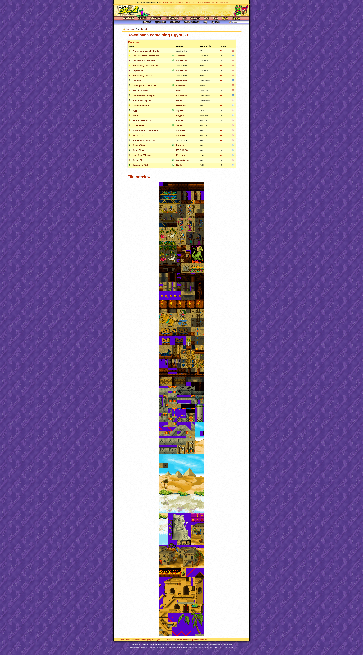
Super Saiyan (182, 160)
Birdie (179, 100)
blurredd (180, 145)
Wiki (206, 18)
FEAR (135, 115)
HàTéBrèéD (181, 105)
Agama (179, 110)
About (128, 640)
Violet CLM (181, 61)
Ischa (179, 90)
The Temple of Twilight (144, 95)
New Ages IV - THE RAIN (144, 85)
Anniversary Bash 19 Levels (146, 66)
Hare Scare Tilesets (142, 155)
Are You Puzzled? (141, 90)
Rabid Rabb (182, 80)
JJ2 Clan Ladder (197, 2)
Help (215, 18)
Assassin (180, 56)
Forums (142, 18)
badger (179, 120)
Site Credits (156, 644)
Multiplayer (172, 18)
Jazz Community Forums (166, 2)
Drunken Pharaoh (141, 105)
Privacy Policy (175, 644)
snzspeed (181, 85)
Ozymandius (139, 71)
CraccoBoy (181, 95)
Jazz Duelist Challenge (183, 2)
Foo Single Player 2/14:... (145, 61)
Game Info (156, 18)
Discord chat (224, 2)
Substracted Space (142, 100)
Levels (143, 640)
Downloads (128, 18)
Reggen (180, 115)
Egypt (135, 110)
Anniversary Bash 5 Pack (145, 140)
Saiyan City (138, 160)
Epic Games (159, 647)
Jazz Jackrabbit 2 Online (181, 10)
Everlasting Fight (141, 165)
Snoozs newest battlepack (145, 130)
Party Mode (151, 640)
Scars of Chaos (140, 145)
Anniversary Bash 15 (143, 76)
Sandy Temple (139, 150)
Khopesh (137, 80)
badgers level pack (142, 120)
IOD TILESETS (139, 135)
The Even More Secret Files (146, 56)
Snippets (195, 18)
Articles (196, 640)
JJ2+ (217, 2)
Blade (179, 165)
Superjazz (181, 125)
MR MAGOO (182, 150)
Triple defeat (139, 125)
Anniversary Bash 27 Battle (146, 51)
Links (202, 640)
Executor (180, 155)
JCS (184, 18)
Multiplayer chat (209, 2)
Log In (225, 18)
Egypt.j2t (144, 29)
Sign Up (236, 18)
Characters (135, 640)
